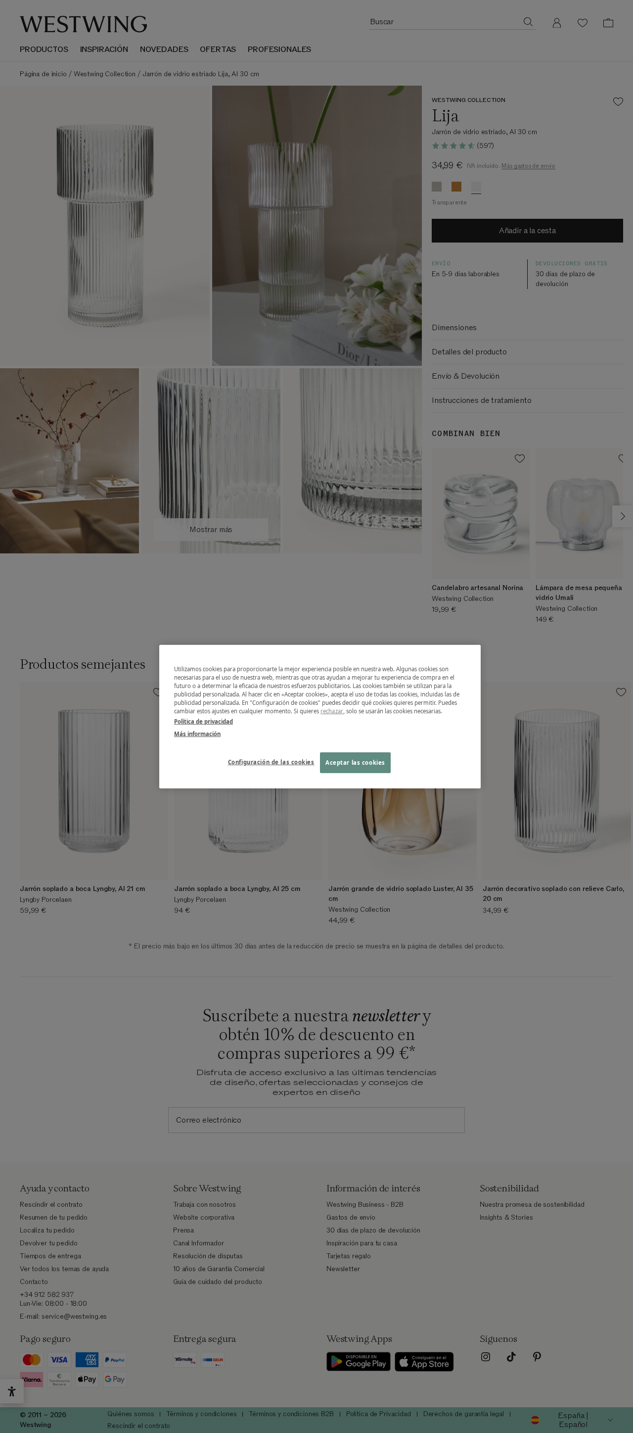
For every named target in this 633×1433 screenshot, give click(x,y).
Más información (197, 734)
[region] (320, 716)
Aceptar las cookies (355, 762)
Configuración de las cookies (271, 762)
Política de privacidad (203, 721)
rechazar (331, 711)
